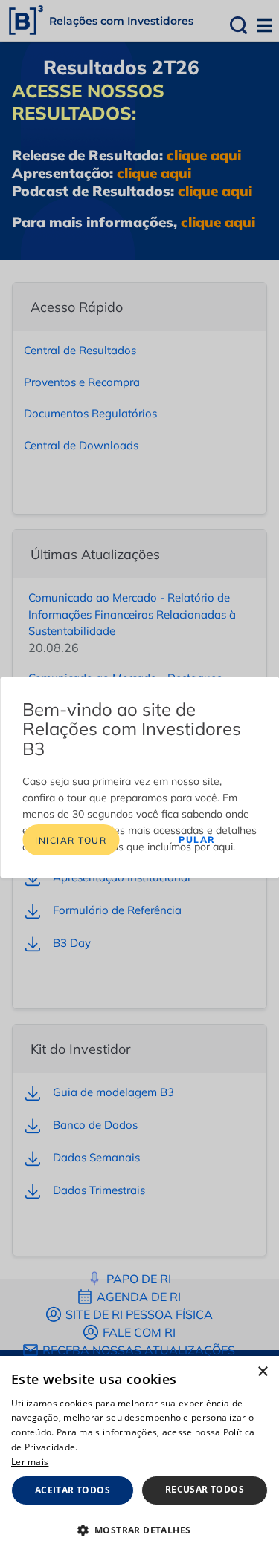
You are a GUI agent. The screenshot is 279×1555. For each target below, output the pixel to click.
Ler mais (29, 1461)
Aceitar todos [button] (72, 1490)
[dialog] (139, 1455)
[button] (139, 1529)
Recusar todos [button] (204, 1489)
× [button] (262, 1372)
